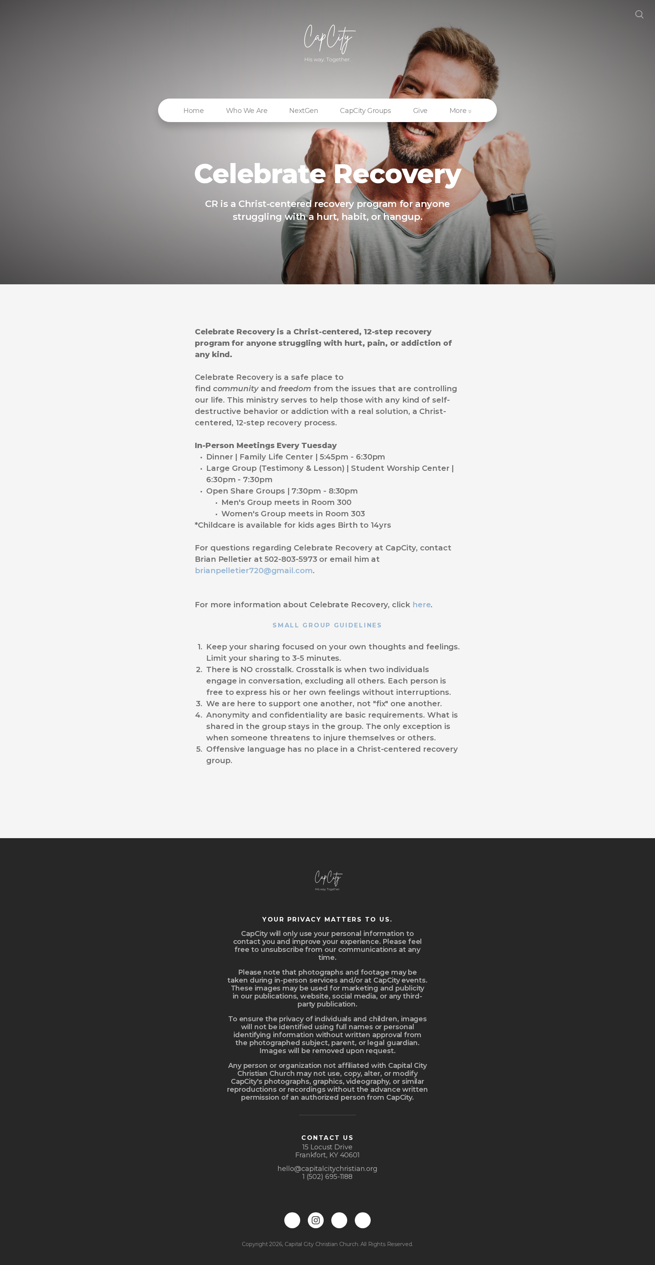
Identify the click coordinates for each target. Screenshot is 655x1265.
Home (193, 111)
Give (420, 111)
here (421, 604)
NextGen (303, 111)
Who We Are (247, 111)
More (459, 111)
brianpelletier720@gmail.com (254, 570)
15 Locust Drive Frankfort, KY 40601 (327, 1151)
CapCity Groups (365, 111)
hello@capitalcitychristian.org (327, 1169)
